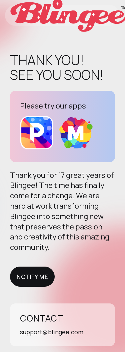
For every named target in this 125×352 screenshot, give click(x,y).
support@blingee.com (51, 332)
